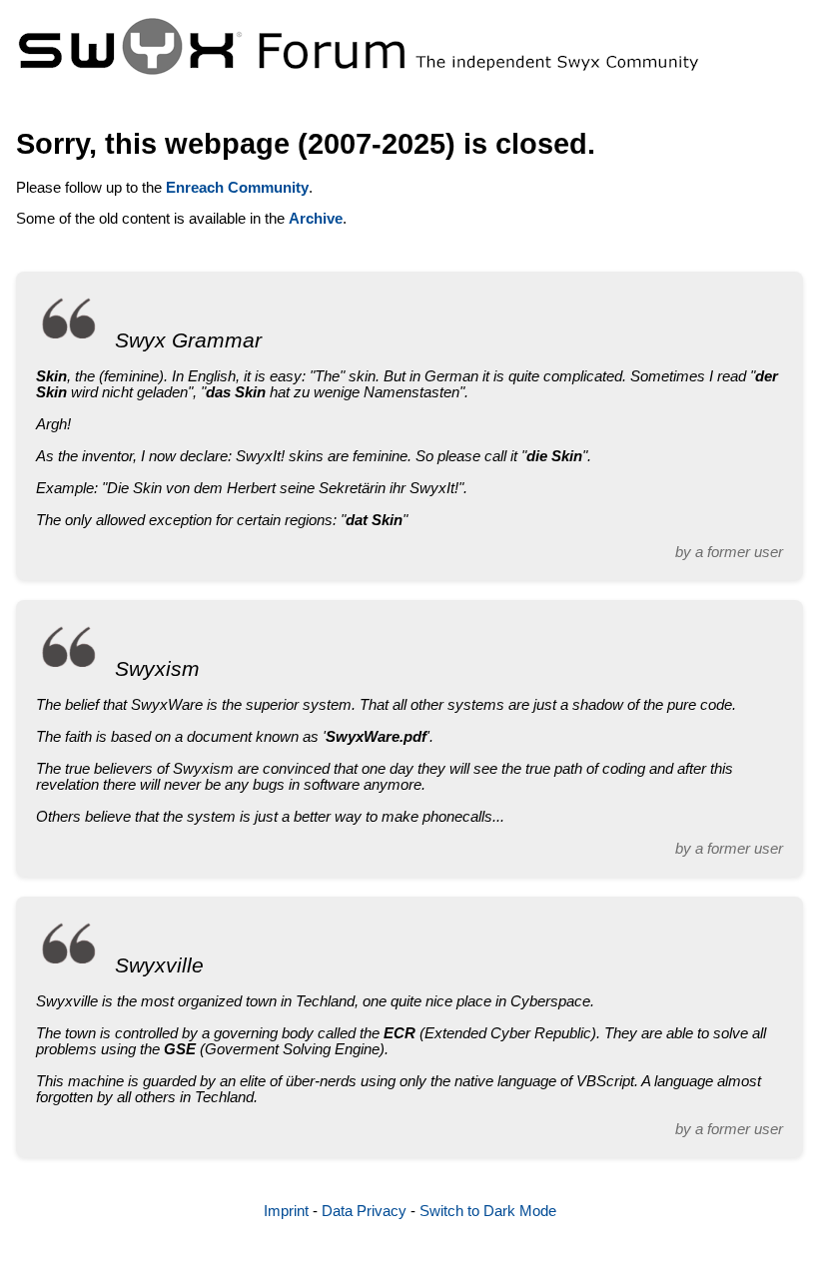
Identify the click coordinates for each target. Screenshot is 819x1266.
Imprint (286, 1211)
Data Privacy (364, 1211)
